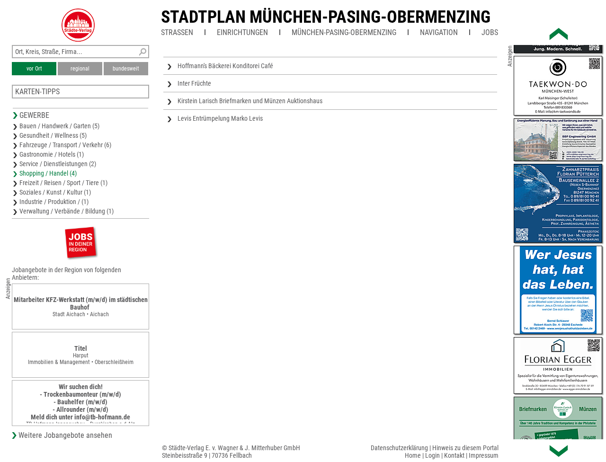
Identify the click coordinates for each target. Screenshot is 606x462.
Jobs (489, 32)
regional (80, 68)
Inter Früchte (194, 83)
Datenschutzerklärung (399, 448)
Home (413, 455)
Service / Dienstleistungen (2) (57, 164)
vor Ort (34, 68)
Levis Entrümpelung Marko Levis (220, 118)
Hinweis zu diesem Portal (465, 448)
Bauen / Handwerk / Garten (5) (59, 126)
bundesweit (126, 68)
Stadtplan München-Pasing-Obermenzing (325, 17)
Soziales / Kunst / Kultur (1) (55, 192)
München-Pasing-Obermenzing (344, 32)
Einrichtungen (242, 32)
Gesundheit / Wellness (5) (53, 135)
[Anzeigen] (80, 242)
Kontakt (454, 455)
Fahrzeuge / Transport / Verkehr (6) (65, 145)
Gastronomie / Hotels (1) (51, 154)
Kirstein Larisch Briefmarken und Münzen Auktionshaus (250, 101)
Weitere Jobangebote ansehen (65, 435)
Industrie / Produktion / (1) (54, 201)
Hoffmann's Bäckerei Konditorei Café (225, 66)
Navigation (439, 32)
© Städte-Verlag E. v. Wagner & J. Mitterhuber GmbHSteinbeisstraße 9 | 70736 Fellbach (231, 451)
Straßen (177, 32)
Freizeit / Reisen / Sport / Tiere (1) (63, 183)
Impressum (484, 455)
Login (432, 455)
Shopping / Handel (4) (48, 173)
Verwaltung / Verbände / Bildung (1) (66, 211)
